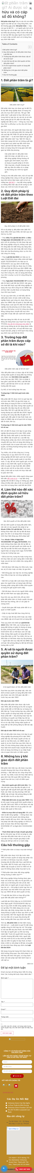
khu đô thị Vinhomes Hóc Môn (18, 324)
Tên (3, 1001)
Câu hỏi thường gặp (10, 75)
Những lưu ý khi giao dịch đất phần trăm (15, 71)
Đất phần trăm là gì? (10, 50)
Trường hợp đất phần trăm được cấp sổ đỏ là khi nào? (17, 58)
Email (3, 1009)
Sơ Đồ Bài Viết (8, 1092)
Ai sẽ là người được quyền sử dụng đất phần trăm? (16, 67)
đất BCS (12, 182)
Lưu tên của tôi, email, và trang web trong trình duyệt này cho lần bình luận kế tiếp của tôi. (17, 1027)
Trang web (4, 1017)
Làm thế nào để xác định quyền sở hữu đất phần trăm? (17, 62)
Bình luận (5, 978)
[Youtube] (16, 1086)
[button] (30, 3)
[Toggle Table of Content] (29, 47)
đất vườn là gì (12, 478)
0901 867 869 (24, 1169)
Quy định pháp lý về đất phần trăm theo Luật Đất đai (17, 53)
